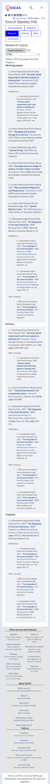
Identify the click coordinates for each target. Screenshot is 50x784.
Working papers (22, 59)
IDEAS (10, 776)
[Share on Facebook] (15, 15)
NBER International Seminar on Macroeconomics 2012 (27, 254)
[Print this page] (26, 15)
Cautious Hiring (16, 150)
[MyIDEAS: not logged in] (43, 18)
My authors (35, 18)
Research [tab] (12, 33)
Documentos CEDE (29, 80)
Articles (34, 59)
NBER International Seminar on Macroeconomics (28, 282)
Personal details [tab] (15, 28)
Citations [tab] (25, 33)
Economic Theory (24, 110)
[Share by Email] (23, 15)
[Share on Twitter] (12, 15)
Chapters (9, 62)
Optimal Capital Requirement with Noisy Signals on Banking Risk (24, 77)
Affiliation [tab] (31, 28)
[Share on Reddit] (18, 15)
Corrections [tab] (13, 39)
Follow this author (21, 18)
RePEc (20, 776)
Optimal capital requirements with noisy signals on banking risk (26, 104)
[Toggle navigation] (31, 8)
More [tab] (36, 33)
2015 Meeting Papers (33, 209)
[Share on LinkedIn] (20, 15)
